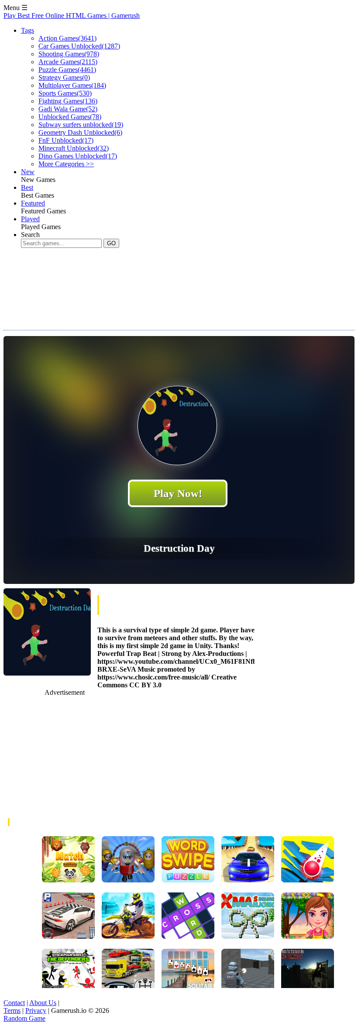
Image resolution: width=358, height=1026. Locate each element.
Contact (14, 1002)
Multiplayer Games (72, 85)
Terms (12, 1010)
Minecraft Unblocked (73, 148)
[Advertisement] (162, 282)
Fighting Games (67, 101)
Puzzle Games (67, 69)
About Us (42, 1002)
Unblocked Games (69, 116)
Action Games (67, 38)
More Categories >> (66, 164)
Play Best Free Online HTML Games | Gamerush (71, 15)
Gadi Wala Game (67, 109)
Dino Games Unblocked (77, 156)
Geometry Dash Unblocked (80, 132)
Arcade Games (67, 61)
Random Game (24, 1018)
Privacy (35, 1010)
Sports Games (65, 93)
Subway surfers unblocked (80, 124)
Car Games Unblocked (79, 46)
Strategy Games (64, 77)
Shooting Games (68, 54)
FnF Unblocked (65, 140)
